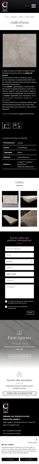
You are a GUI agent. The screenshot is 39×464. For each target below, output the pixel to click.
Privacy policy (32, 443)
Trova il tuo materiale (19, 356)
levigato (10, 98)
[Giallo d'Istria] (19, 50)
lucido (4, 98)
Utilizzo (6, 157)
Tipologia (7, 152)
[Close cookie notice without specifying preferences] (36, 439)
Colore (6, 147)
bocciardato (18, 98)
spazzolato (6, 100)
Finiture (7, 164)
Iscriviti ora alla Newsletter (19, 393)
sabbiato (27, 98)
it (26, 6)
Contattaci (6, 114)
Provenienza (8, 143)
